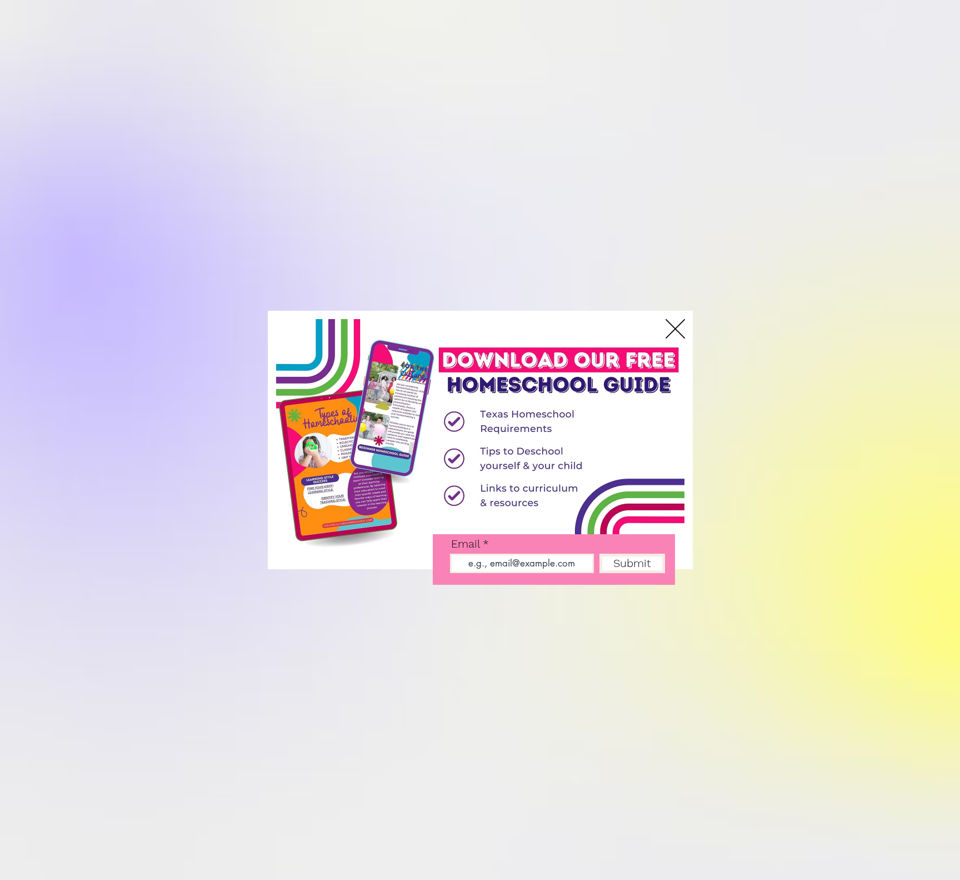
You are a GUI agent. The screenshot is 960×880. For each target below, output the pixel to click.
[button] (675, 329)
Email (465, 543)
